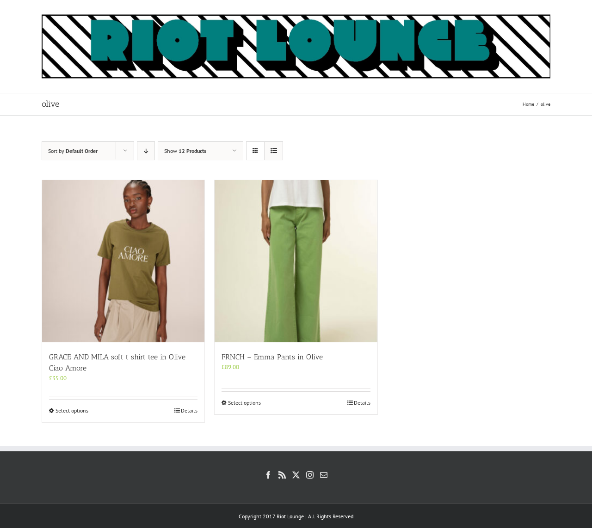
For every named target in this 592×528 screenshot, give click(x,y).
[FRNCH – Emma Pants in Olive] (296, 261)
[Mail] (323, 475)
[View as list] (274, 151)
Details (189, 410)
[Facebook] (268, 475)
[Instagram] (310, 475)
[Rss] (282, 475)
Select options (72, 410)
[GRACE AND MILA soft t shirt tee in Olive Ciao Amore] (123, 261)
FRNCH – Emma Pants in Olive (272, 356)
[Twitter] (296, 475)
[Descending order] (146, 150)
